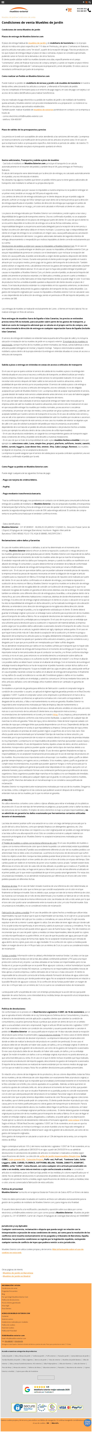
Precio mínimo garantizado (11, 1303)
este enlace (73, 1120)
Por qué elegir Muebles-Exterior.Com (15, 1297)
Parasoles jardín (63, 1356)
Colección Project (34, 1159)
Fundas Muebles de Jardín (11, 1360)
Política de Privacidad (9, 1331)
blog (55, 714)
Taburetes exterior (49, 1367)
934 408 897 (82, 11)
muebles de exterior (43, 109)
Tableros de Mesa (34, 1367)
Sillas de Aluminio (65, 1363)
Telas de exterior (54, 1360)
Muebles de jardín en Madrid (16, 1276)
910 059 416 (82, 9)
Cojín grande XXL (17, 1159)
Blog (3, 1294)
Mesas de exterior (19, 1367)
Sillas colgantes (27, 1360)
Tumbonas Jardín (38, 1356)
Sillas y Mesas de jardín (22, 1356)
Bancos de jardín (41, 1360)
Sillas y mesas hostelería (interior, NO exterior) (25, 1363)
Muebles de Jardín (9, 17)
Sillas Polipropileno (50, 1363)
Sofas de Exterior (80, 1363)
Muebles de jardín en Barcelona (18, 1273)
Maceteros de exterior (74, 1367)
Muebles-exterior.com (16, 1335)
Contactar (5, 1316)
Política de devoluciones (10, 1300)
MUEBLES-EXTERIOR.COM (20, 1313)
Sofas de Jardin (7, 1356)
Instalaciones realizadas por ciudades (15, 1322)
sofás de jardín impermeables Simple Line (60, 1156)
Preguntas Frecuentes (9, 1291)
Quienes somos (7, 1319)
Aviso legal (5, 1306)
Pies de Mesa (6, 1367)
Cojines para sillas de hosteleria (27, 1371)
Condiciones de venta (9, 1288)
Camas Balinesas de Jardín (80, 1356)
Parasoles (61, 1367)
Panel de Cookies (8, 1328)
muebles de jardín (37, 43)
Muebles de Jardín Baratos (72, 1360)
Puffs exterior (51, 1356)
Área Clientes (6, 1308)
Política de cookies (8, 1325)
